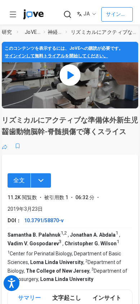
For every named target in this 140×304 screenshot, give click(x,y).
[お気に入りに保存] (17, 146)
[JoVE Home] (33, 14)
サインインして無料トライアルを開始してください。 (56, 55)
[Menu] (41, 180)
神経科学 (55, 32)
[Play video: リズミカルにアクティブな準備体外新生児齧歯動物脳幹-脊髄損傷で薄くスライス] (70, 75)
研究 (7, 32)
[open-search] (67, 14)
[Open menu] (13, 14)
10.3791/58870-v (44, 220)
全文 (19, 180)
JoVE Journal (33, 32)
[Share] (5, 146)
